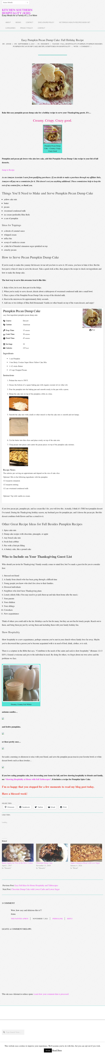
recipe (42, 46)
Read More (57, 1050)
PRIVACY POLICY (26, 28)
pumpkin (81, 44)
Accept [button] (47, 1050)
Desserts (45, 44)
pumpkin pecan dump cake (25, 46)
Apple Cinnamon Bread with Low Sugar (85, 863)
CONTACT (29, 22)
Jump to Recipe (8, 169)
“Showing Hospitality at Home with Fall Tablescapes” (28, 779)
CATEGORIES (10, 28)
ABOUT (8, 22)
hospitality (71, 44)
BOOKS (18, 22)
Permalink (57, 918)
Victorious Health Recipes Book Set (74, 22)
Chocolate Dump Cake (44, 863)
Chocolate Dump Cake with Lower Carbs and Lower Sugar (35, 889)
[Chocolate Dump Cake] (52, 853)
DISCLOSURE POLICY (46, 22)
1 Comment (84, 46)
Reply (70, 918)
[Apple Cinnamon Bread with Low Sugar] (86, 853)
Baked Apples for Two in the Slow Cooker (17, 863)
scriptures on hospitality (58, 46)
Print (93, 330)
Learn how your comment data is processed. (51, 994)
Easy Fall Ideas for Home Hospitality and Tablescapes (36, 885)
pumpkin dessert (94, 44)
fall (62, 44)
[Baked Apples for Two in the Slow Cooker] (18, 853)
